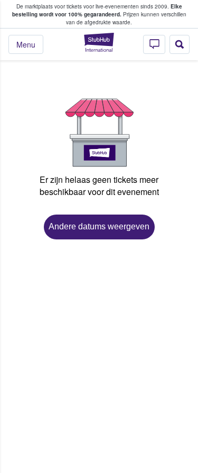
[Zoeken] (179, 44)
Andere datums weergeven (99, 226)
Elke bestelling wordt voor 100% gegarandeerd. (97, 10)
